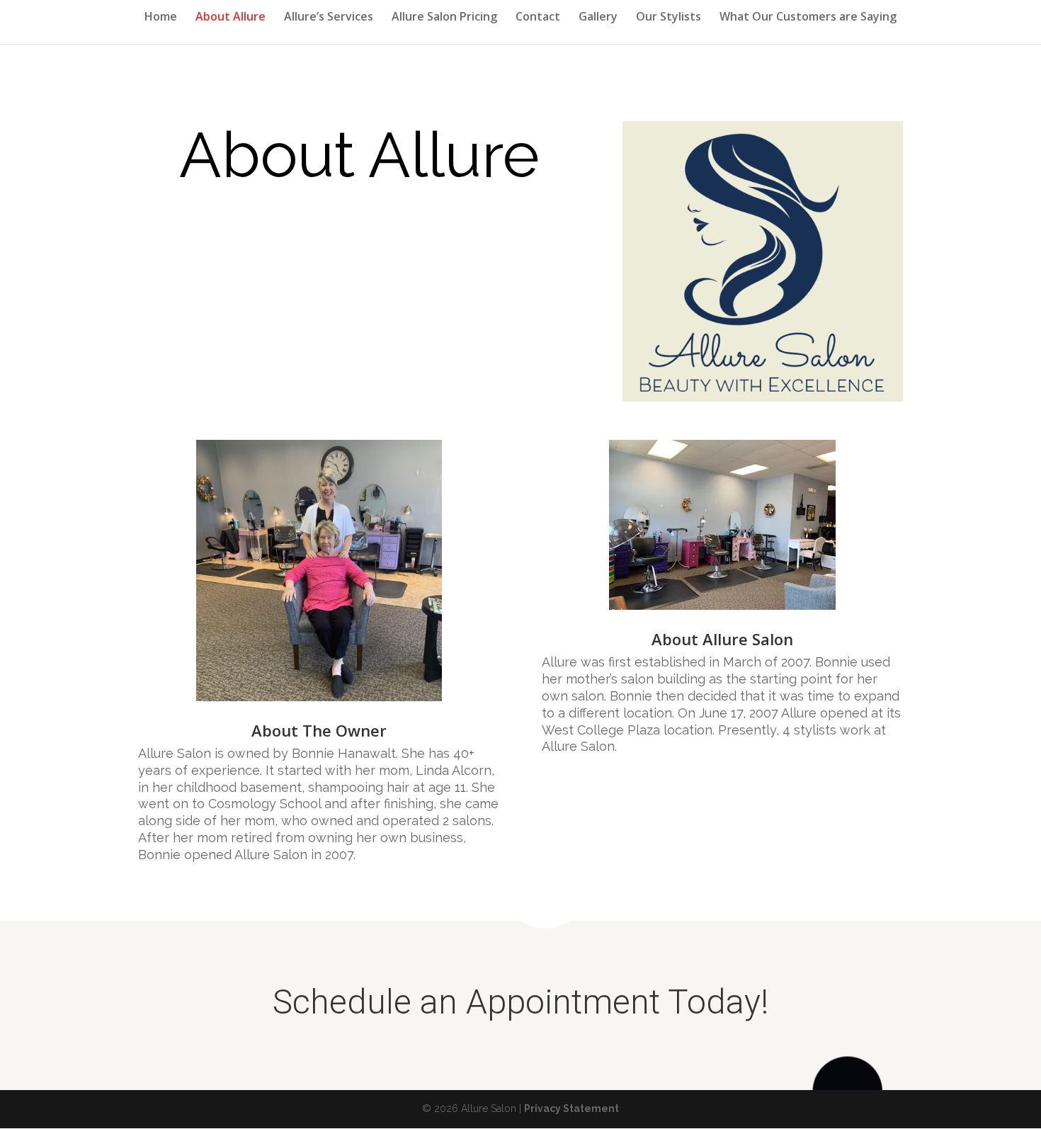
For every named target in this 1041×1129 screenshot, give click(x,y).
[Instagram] (893, 1109)
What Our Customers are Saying (808, 17)
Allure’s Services (328, 17)
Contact (538, 17)
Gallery (598, 17)
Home (160, 17)
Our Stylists (668, 17)
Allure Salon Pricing (444, 17)
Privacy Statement (571, 1108)
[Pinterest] (863, 1109)
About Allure (230, 17)
